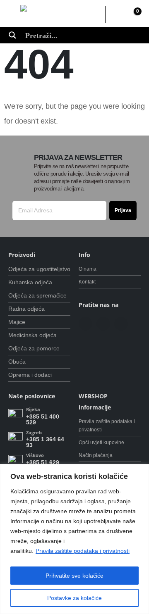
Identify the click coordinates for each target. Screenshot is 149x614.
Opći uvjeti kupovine (101, 442)
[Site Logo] (56, 14)
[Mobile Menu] (14, 14)
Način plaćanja (96, 455)
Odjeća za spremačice (37, 295)
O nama (87, 268)
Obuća (17, 361)
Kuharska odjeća (30, 282)
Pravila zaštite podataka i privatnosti (83, 550)
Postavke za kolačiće (74, 598)
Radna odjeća (26, 308)
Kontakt (87, 281)
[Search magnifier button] (12, 35)
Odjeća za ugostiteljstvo (39, 269)
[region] (74, 539)
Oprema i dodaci (30, 374)
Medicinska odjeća (32, 335)
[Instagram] (121, 324)
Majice (16, 322)
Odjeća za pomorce (34, 348)
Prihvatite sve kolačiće (74, 575)
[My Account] (116, 14)
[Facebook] (85, 324)
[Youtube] (103, 324)
